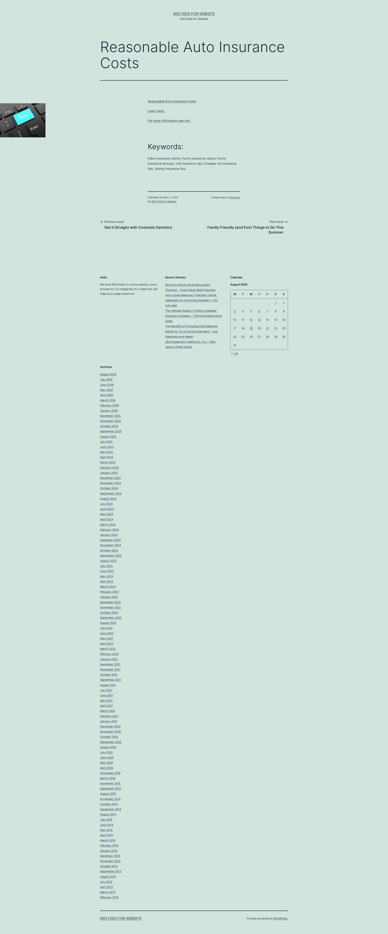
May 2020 (106, 762)
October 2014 (109, 804)
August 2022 (108, 622)
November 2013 (110, 861)
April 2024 (106, 519)
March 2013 (107, 892)
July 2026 (106, 379)
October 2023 (109, 550)
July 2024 (106, 503)
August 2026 (108, 374)
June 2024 (107, 509)
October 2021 (109, 674)
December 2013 (110, 856)
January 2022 (109, 659)
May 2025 (106, 452)
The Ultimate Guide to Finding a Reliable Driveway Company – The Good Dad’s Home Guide (193, 316)
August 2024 (108, 498)
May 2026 (106, 390)
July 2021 (106, 690)
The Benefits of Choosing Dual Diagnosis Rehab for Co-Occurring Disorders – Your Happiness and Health (191, 331)
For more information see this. (169, 121)
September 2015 (110, 788)
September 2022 (111, 617)
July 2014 (106, 819)
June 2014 (106, 824)
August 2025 (108, 436)
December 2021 (110, 664)
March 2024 (108, 524)
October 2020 (109, 736)
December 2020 (110, 726)
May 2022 (106, 638)
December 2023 (110, 540)
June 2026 (107, 384)
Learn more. (156, 111)
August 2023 (108, 560)
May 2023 (106, 576)
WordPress (280, 918)
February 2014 (109, 845)
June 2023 (107, 571)
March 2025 (108, 462)
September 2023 (111, 555)
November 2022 (110, 607)
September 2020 (111, 742)
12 (251, 319)
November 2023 (110, 545)
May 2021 (106, 700)
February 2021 (109, 716)
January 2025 (109, 472)
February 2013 (109, 897)
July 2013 (106, 881)
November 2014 (110, 799)
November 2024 (110, 483)
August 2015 (108, 793)
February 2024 (109, 529)
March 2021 (107, 710)
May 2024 (106, 514)
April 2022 (106, 643)
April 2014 (106, 835)
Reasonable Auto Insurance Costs (172, 101)
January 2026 (109, 410)
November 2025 (110, 421)
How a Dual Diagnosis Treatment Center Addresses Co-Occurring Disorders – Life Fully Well (191, 300)
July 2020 (106, 752)
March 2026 (108, 400)
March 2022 (108, 648)
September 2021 (110, 679)
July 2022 (106, 628)
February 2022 (109, 653)
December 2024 (110, 477)
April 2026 (106, 395)
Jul (236, 353)
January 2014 (108, 850)
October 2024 (109, 488)
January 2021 (108, 721)
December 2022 (110, 602)
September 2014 (110, 809)
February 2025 (109, 467)
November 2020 (110, 731)
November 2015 (110, 783)
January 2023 (109, 597)
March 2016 (107, 778)
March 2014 (107, 840)
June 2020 (107, 757)
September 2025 (111, 431)
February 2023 (109, 591)
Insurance (234, 197)
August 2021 (108, 685)
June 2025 (107, 446)
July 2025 (106, 441)
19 (251, 328)
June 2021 (106, 695)
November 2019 (110, 773)
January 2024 (109, 534)
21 (267, 328)
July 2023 (106, 565)
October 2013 (109, 866)
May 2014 (106, 830)
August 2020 (108, 747)
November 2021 (110, 669)
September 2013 (110, 871)
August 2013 (108, 876)
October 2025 (109, 426)
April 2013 (106, 887)
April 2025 (106, 457)
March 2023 (108, 586)
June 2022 (107, 633)
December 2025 (110, 415)
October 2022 (109, 612)
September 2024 (111, 493)
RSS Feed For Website (194, 14)
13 (259, 319)
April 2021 (106, 705)
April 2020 (106, 768)
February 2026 (109, 405)
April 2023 (106, 581)
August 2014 (108, 814)
